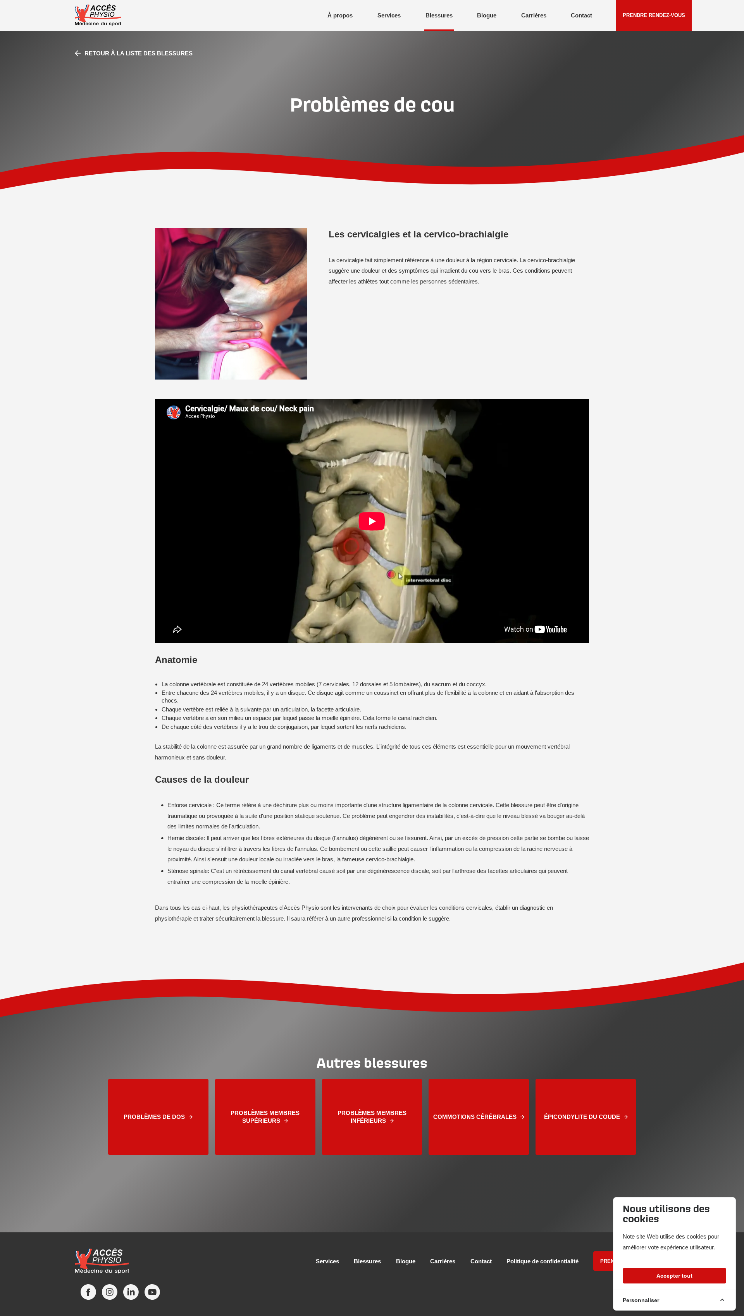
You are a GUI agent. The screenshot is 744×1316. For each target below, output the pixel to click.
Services (389, 15)
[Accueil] (111, 1261)
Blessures (439, 15)
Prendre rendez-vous (654, 15)
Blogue (486, 15)
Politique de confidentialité (542, 1261)
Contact (581, 15)
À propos (340, 15)
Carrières (533, 15)
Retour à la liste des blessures (138, 53)
